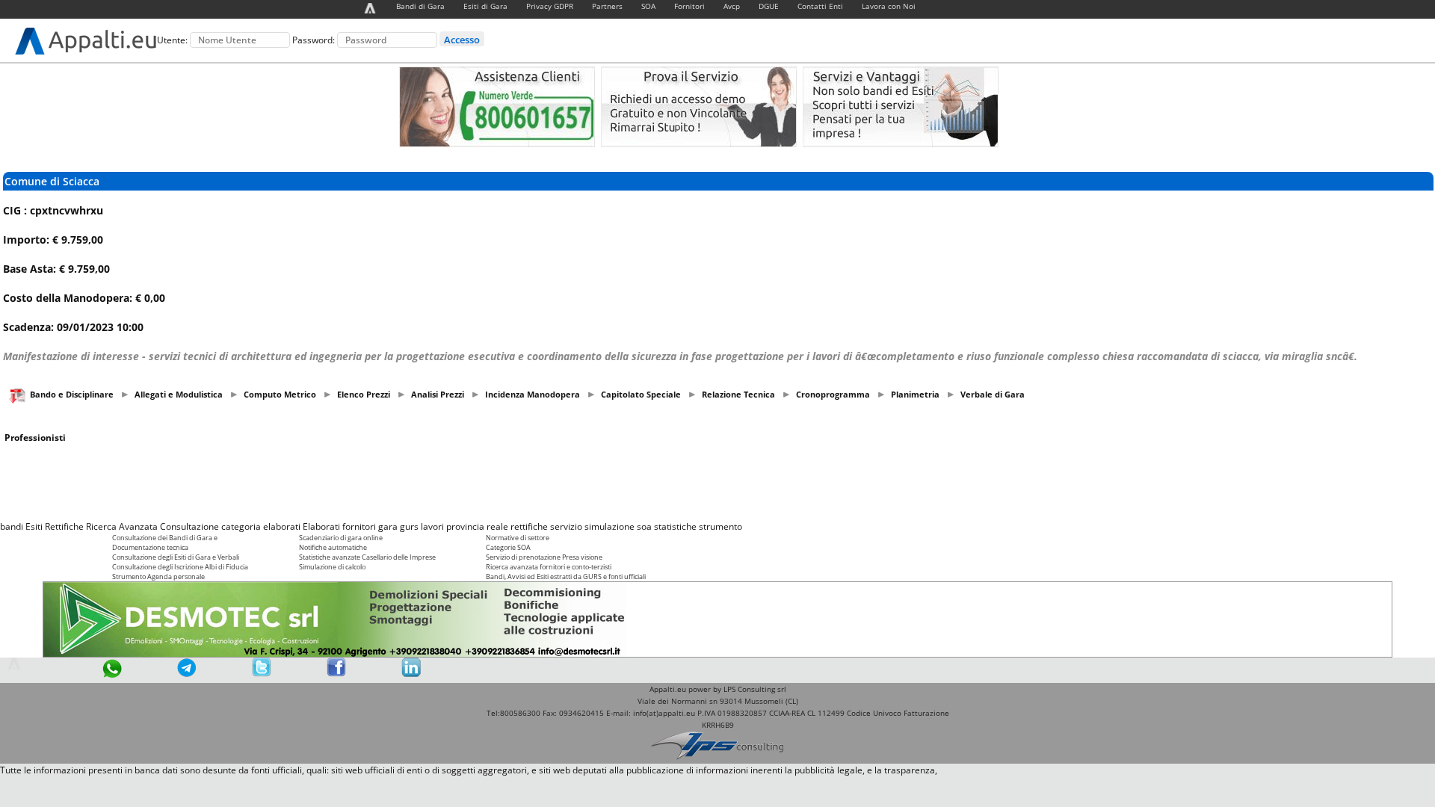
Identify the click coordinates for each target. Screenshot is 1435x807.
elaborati (281, 526)
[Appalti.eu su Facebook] (336, 673)
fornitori (359, 526)
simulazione (609, 526)
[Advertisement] (717, 482)
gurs (409, 526)
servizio (566, 526)
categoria (241, 526)
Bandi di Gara (420, 6)
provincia (465, 526)
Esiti (34, 526)
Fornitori (689, 6)
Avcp (731, 6)
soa (644, 526)
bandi (11, 526)
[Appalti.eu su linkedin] (411, 673)
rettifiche (529, 526)
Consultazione (189, 526)
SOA (648, 6)
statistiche (675, 526)
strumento (720, 526)
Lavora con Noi (889, 6)
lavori (432, 526)
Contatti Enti (820, 6)
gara (388, 526)
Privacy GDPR (549, 6)
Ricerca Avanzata (122, 526)
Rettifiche (64, 526)
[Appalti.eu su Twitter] (261, 673)
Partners (607, 6)
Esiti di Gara (485, 6)
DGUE (769, 6)
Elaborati (321, 526)
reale (497, 526)
